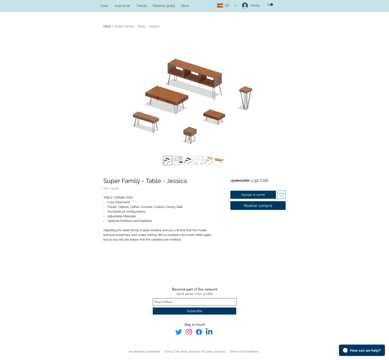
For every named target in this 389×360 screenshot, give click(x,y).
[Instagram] (189, 332)
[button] (270, 4)
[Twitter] (179, 332)
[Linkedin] (209, 332)
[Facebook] (199, 332)
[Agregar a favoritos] (282, 195)
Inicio (107, 26)
